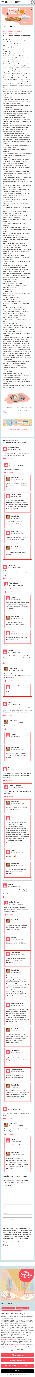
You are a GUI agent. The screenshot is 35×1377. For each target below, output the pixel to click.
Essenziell (7, 1347)
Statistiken (18, 1347)
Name (5, 1207)
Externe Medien (18, 1349)
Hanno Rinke (14, 2)
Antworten (8, 458)
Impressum (26, 1374)
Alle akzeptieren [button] (17, 1355)
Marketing (29, 1347)
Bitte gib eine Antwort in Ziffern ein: (13, 1242)
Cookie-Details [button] (9, 1374)
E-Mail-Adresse (8, 1220)
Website (5, 1213)
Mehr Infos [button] (17, 1371)
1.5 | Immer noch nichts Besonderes (17, 432)
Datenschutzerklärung (11, 1228)
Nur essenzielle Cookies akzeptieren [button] (17, 1365)
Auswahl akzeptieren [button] (17, 1360)
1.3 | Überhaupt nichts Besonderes (17, 430)
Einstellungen (14, 1344)
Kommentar (7, 1186)
